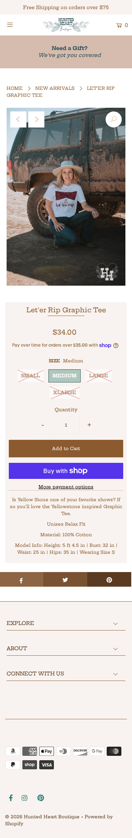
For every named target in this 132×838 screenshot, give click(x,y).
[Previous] (18, 119)
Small (30, 375)
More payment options (66, 487)
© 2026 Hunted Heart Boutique (42, 816)
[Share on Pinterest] (109, 579)
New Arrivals (54, 88)
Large (98, 375)
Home (15, 88)
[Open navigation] (17, 24)
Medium (64, 375)
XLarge (64, 392)
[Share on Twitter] (65, 579)
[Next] (36, 119)
